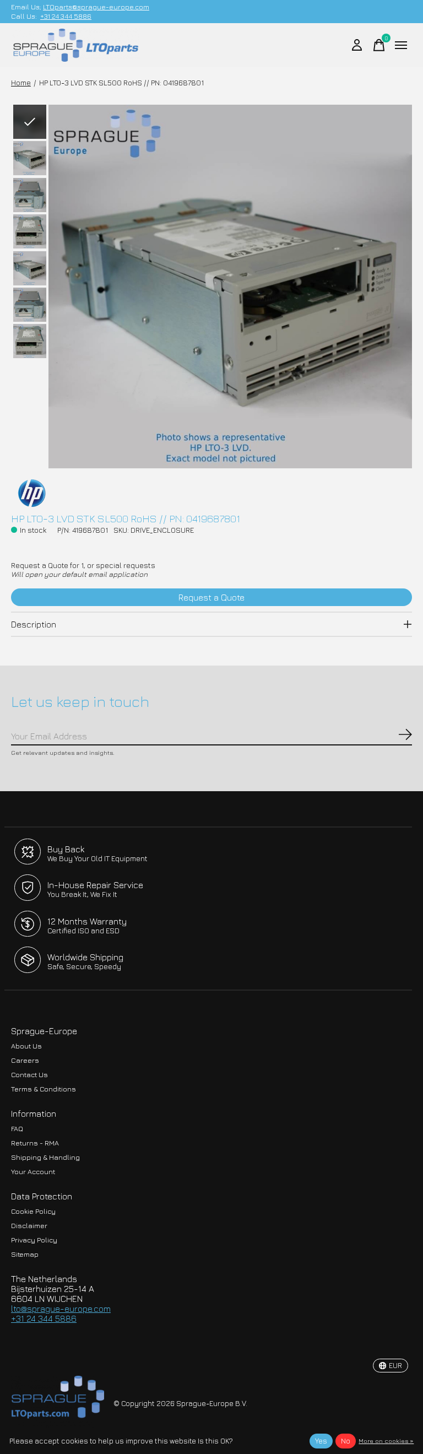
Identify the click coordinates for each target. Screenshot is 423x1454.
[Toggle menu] (401, 45)
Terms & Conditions (43, 1089)
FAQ (17, 1129)
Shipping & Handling (45, 1157)
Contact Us (29, 1075)
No (345, 1440)
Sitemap (25, 1254)
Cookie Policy (33, 1211)
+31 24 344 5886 (65, 16)
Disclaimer (29, 1225)
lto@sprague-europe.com (61, 1309)
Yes (321, 1440)
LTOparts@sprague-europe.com (96, 7)
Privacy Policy (34, 1240)
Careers (25, 1060)
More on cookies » (386, 1440)
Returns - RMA (35, 1143)
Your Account (33, 1171)
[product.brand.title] (211, 493)
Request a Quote (211, 597)
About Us (26, 1046)
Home (21, 82)
